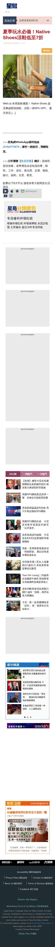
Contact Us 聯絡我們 (42, 877)
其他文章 (9, 20)
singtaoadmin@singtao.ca (43, 923)
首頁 (7, 11)
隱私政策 (23, 877)
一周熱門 (27, 474)
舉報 (47, 50)
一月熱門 (42, 474)
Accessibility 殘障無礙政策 (29, 871)
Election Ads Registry (27, 899)
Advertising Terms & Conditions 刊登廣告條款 (28, 906)
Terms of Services (36, 883)
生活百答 (26, 161)
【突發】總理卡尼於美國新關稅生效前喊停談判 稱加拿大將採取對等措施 (35, 484)
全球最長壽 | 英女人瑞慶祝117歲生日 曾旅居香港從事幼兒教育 (35, 565)
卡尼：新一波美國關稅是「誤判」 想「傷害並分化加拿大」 (35, 605)
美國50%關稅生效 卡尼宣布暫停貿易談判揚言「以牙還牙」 (35, 524)
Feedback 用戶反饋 (29, 889)
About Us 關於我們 (13, 883)
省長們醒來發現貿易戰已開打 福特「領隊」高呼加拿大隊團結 (35, 592)
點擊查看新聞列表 (28, 20)
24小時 (13, 474)
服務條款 (49, 883)
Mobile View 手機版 (28, 933)
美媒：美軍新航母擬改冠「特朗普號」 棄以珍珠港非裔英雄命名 (35, 551)
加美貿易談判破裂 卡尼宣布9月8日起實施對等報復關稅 (35, 538)
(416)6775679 (11, 147)
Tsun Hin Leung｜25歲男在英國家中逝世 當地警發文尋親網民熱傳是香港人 (35, 578)
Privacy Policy (12, 877)
